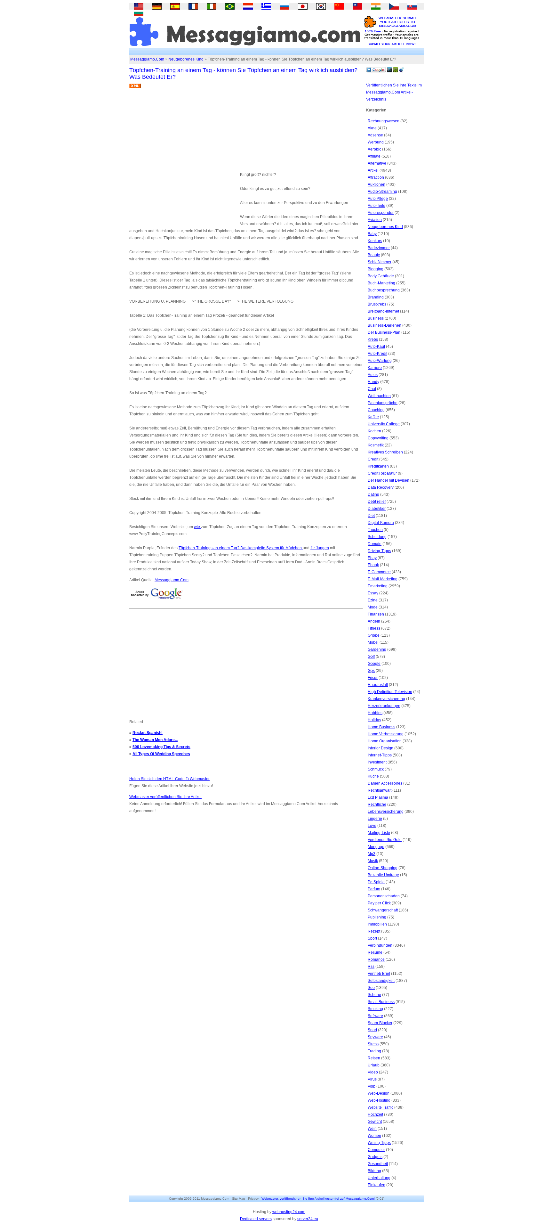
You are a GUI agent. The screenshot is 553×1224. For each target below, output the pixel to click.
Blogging (375, 269)
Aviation (375, 219)
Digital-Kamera (381, 522)
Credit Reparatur (382, 473)
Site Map (238, 1198)
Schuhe (374, 994)
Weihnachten (379, 396)
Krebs (373, 339)
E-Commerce (379, 572)
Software (375, 1016)
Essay (373, 593)
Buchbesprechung (384, 290)
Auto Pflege (378, 198)
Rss (371, 966)
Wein (372, 1128)
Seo (371, 987)
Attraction (376, 177)
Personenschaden (384, 896)
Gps (371, 670)
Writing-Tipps (379, 1142)
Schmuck (376, 769)
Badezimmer (379, 248)
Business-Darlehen (384, 325)
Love (372, 825)
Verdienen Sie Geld (385, 839)
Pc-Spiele (376, 882)
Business (376, 318)
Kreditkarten (378, 466)
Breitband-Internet (383, 311)
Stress (373, 1044)
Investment (377, 762)
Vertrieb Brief (379, 973)
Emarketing (378, 586)
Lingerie (375, 818)
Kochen (374, 431)
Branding (376, 297)
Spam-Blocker (380, 1023)
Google (374, 663)
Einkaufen (376, 1185)
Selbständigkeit (381, 980)
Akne (372, 128)
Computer (376, 1149)
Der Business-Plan (384, 332)
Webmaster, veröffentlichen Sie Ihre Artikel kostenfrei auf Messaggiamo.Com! (318, 1198)
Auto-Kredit (377, 353)
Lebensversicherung (386, 811)
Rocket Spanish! (147, 732)
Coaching (376, 410)
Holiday (374, 720)
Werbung (376, 142)
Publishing (377, 917)
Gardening (377, 649)
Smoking (375, 1009)
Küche (373, 776)
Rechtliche (377, 804)
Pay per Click (379, 903)
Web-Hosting (379, 1100)
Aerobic (374, 149)
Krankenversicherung (386, 699)
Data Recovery (381, 487)
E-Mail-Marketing (382, 579)
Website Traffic (380, 1107)
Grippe (374, 635)
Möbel (373, 642)
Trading (374, 1051)
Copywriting (378, 438)
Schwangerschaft (383, 910)
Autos (373, 374)
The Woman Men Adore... (155, 740)
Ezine (373, 600)
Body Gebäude (381, 276)
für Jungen (319, 548)
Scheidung (377, 536)
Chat (372, 389)
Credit (373, 459)
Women (374, 1135)
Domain (374, 544)
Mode (373, 607)
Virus (372, 1079)
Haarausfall (378, 684)
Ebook (373, 565)
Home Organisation (385, 741)
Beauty (374, 255)
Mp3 (371, 854)
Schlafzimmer (379, 262)
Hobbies (375, 713)
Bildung (374, 1171)
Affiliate (374, 156)
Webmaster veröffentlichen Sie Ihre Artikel (165, 797)
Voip (371, 1086)
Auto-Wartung (380, 360)
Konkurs (375, 241)
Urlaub (374, 1065)
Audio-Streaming (382, 191)
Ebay (372, 558)
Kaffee (373, 417)
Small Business (381, 1002)
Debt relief (377, 501)
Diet (371, 515)
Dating (373, 494)
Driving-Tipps (379, 551)
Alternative (377, 163)
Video (373, 1072)
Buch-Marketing (381, 283)
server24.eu (307, 1219)
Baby (372, 234)
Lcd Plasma (378, 797)
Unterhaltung (379, 1178)
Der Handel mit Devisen (388, 480)
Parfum (374, 889)
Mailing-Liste (379, 832)
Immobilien (377, 924)
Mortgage (376, 847)
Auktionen (376, 184)
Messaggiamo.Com (147, 59)
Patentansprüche (382, 403)
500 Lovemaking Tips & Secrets (161, 747)
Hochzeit (375, 1114)
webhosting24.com (288, 1212)
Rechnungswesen (383, 121)
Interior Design (380, 748)
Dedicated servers (256, 1219)
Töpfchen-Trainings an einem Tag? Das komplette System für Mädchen (241, 548)
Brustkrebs (377, 304)
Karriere (375, 367)
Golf (371, 656)
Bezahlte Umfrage (383, 875)
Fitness (374, 628)
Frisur (373, 677)
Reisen (374, 1058)
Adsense (375, 135)
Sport (372, 938)
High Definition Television (390, 692)
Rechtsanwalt (379, 790)
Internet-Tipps (380, 755)
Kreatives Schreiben (385, 452)
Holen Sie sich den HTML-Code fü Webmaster (169, 779)
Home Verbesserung (386, 734)
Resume (375, 952)
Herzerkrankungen (384, 706)
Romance (376, 959)
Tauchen (375, 529)
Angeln (374, 621)
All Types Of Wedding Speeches (161, 754)
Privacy (253, 1198)
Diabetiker (377, 508)
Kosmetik (376, 445)
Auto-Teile (376, 205)
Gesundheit (378, 1164)
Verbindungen (380, 945)
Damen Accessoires (385, 783)
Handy (373, 381)
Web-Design (378, 1093)
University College (384, 424)
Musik (373, 861)
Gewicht (375, 1121)
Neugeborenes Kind (186, 59)
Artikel (373, 170)
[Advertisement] (245, 109)
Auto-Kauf (376, 346)
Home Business (381, 727)
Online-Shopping (382, 868)
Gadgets (375, 1157)
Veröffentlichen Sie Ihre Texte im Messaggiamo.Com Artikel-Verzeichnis (394, 92)
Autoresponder (381, 212)
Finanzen (376, 614)
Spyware (375, 1037)
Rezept (374, 931)
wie (197, 527)
